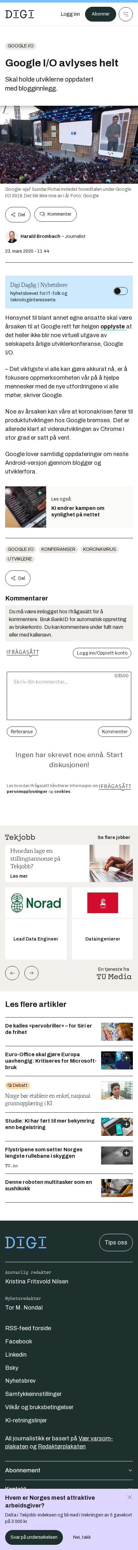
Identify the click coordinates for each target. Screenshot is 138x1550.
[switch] (121, 291)
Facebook (18, 1341)
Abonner (100, 14)
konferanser (58, 549)
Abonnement (22, 1470)
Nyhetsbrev (20, 1381)
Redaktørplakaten (62, 1446)
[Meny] (126, 14)
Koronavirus (99, 549)
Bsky (11, 1368)
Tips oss (116, 1242)
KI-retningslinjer (26, 1420)
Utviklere (20, 559)
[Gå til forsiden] (19, 14)
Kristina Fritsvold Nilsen (36, 1281)
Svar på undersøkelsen (34, 1537)
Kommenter (59, 214)
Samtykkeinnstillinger (33, 1394)
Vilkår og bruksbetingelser (39, 1407)
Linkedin (16, 1354)
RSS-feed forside (28, 1328)
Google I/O (21, 46)
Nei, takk (82, 1537)
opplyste (113, 326)
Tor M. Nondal (24, 1307)
